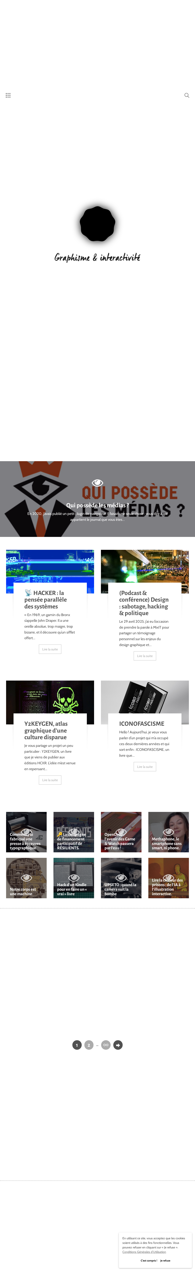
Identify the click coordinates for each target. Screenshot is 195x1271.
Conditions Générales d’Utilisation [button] (144, 1252)
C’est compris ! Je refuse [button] (155, 1260)
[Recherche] (187, 95)
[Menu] (8, 95)
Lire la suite (50, 649)
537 (106, 1045)
